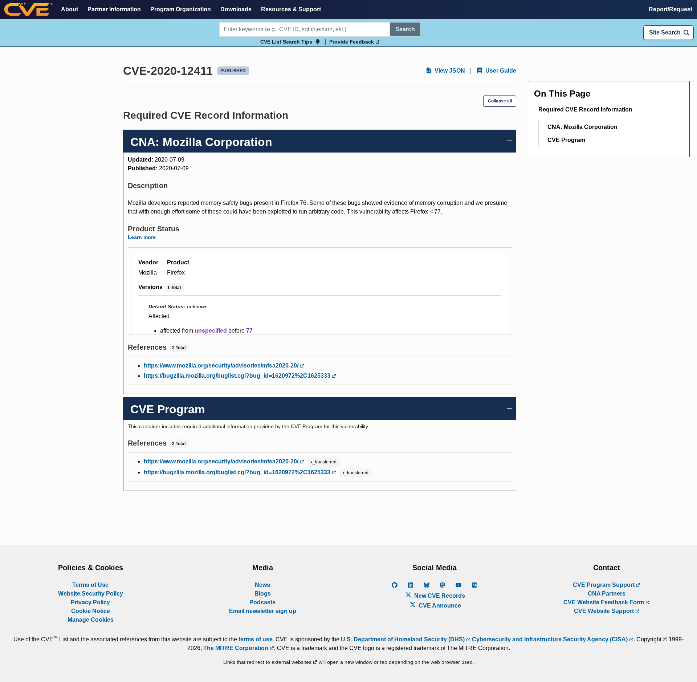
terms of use (256, 639)
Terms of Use (90, 585)
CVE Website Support (604, 611)
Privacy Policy (90, 602)
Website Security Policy (90, 593)
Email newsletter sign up (262, 611)
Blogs (262, 593)
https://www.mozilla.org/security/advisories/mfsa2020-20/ (222, 365)
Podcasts (262, 602)
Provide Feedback (352, 42)
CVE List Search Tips (286, 42)
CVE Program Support (604, 585)
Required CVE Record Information (585, 109)
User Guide (500, 71)
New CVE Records (439, 596)
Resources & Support (291, 9)
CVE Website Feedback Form (604, 602)
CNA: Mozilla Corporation (582, 127)
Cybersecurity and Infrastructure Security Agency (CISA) (549, 639)
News (262, 585)
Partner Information (114, 9)
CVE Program (566, 140)
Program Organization (180, 9)
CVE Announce (439, 605)
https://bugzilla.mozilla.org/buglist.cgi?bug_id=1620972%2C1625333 (238, 376)
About (69, 9)
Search (405, 29)
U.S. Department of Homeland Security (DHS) (403, 639)
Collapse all (500, 100)
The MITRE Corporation (236, 648)
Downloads (236, 9)
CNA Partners (606, 593)
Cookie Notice (90, 611)
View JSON (449, 71)
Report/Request (670, 9)
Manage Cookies (91, 620)
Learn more (142, 237)
